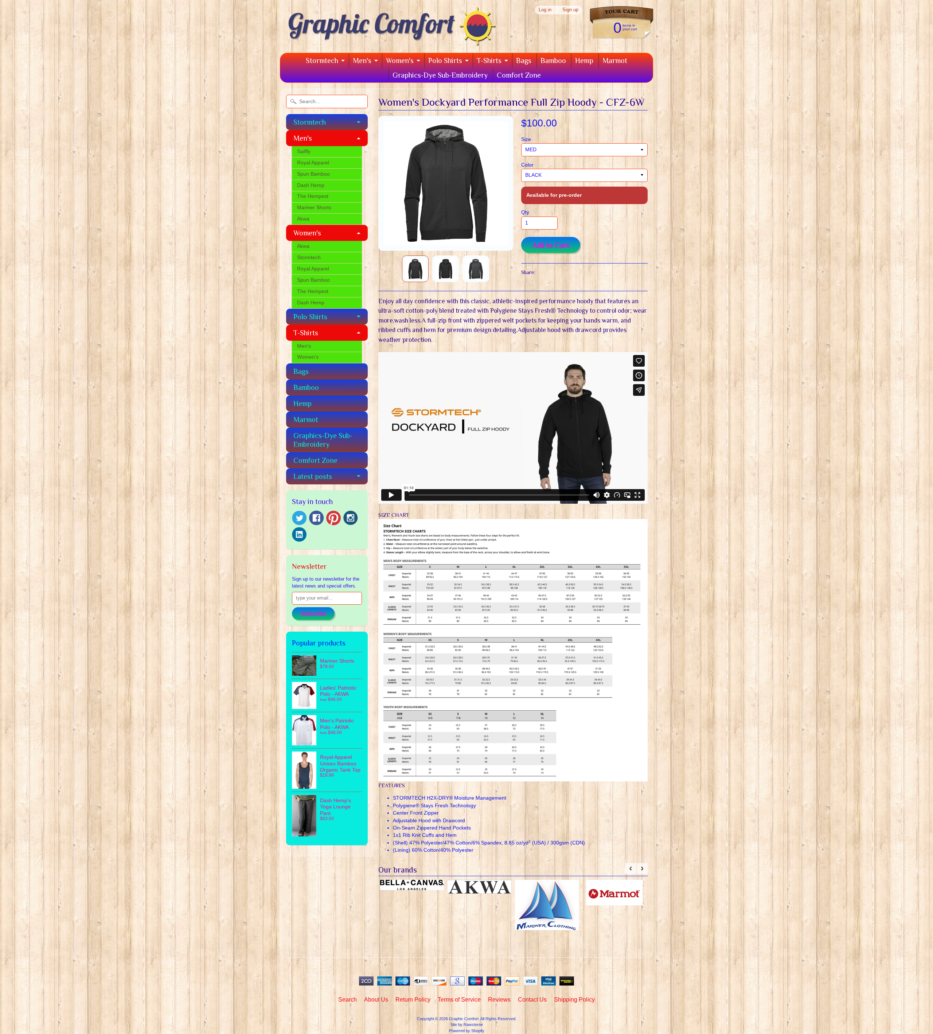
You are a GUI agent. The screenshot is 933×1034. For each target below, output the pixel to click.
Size (526, 139)
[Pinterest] (333, 518)
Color (527, 165)
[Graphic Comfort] (389, 42)
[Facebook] (316, 518)
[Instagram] (350, 518)
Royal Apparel (313, 162)
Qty (525, 212)
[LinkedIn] (299, 534)
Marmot (614, 60)
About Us (376, 999)
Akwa (303, 219)
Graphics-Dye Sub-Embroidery (440, 75)
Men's (362, 60)
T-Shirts (489, 60)
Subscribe (313, 613)
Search (347, 999)
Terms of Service (459, 999)
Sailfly (304, 151)
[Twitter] (299, 518)
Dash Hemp (310, 185)
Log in (545, 10)
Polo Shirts (445, 60)
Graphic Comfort (464, 1019)
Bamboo (553, 60)
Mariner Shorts (314, 207)
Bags (523, 60)
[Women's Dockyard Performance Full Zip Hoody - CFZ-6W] (415, 268)
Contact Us (532, 999)
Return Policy (412, 999)
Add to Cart (550, 245)
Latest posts (312, 476)
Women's (400, 60)
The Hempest (312, 196)
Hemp (584, 60)
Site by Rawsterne (466, 1024)
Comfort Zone (519, 75)
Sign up (570, 10)
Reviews (499, 999)
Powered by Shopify (466, 1031)
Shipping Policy (574, 999)
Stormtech (322, 60)
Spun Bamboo (313, 174)
